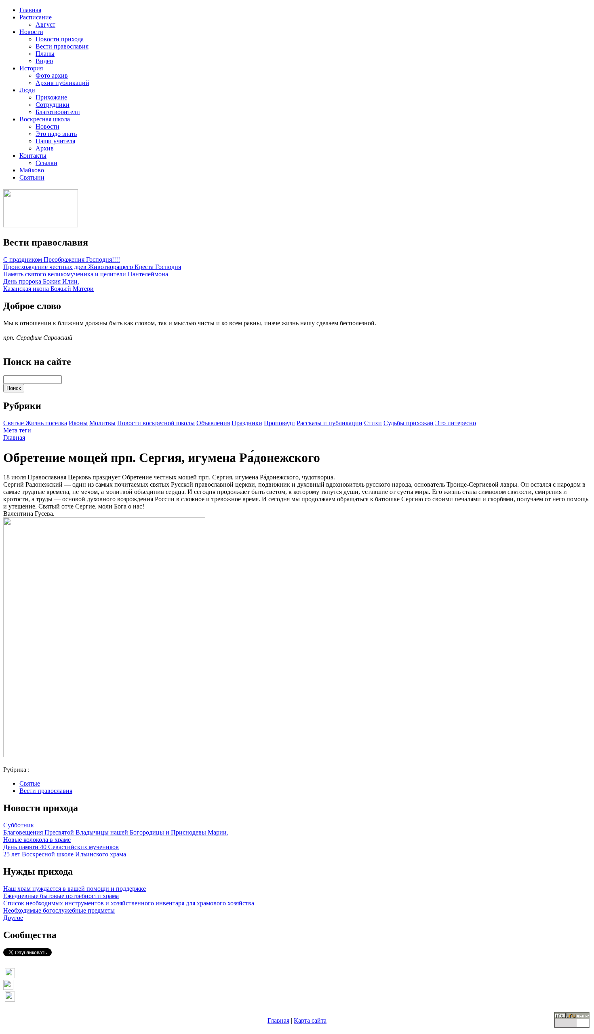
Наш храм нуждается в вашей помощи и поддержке (74, 888)
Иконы (78, 423)
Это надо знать (56, 133)
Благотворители (58, 111)
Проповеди (279, 423)
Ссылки (46, 162)
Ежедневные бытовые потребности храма (61, 895)
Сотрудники (53, 104)
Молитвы (102, 423)
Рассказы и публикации (329, 423)
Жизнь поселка (46, 423)
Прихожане (51, 97)
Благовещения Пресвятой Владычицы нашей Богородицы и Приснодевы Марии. (115, 832)
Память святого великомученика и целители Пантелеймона (85, 274)
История (31, 68)
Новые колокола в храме (37, 839)
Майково (31, 170)
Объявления (213, 423)
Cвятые (14, 423)
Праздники (247, 423)
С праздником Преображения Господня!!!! (61, 259)
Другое (13, 917)
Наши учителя (55, 141)
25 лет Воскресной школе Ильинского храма (64, 854)
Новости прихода (60, 39)
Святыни (31, 177)
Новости (31, 31)
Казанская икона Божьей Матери (48, 288)
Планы (45, 53)
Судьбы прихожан (408, 423)
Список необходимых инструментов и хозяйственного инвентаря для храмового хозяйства (128, 903)
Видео (44, 60)
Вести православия (62, 46)
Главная (30, 9)
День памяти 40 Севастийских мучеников (61, 846)
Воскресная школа (44, 119)
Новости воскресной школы (156, 423)
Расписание (35, 17)
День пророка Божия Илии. (41, 281)
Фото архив (52, 75)
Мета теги (17, 430)
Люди (27, 90)
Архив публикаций (62, 82)
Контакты (32, 155)
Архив (45, 148)
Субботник (18, 825)
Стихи (373, 423)
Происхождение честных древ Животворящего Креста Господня (92, 266)
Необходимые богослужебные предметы (59, 910)
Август (45, 24)
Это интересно (455, 423)
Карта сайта (310, 1020)
